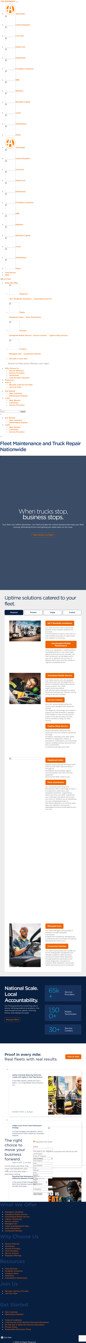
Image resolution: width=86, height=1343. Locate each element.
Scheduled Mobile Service (20, 335)
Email (35, 1175)
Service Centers (40, 335)
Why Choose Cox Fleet (43, 535)
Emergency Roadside (14, 1212)
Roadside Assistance (14, 1271)
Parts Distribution (33, 317)
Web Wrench (14, 400)
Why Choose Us (12, 368)
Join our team (15, 387)
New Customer (15, 393)
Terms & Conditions (13, 1320)
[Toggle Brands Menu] (17, 1)
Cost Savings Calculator (19, 378)
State (35, 1180)
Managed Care (15, 354)
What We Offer (11, 283)
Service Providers (17, 373)
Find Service (10, 272)
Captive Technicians (13, 1219)
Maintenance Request (18, 396)
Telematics (9, 1276)
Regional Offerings (13, 1255)
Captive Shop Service (58, 335)
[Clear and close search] (1, 414)
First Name (38, 1161)
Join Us (8, 382)
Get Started (10, 391)
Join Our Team (11, 1293)
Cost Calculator (11, 1251)
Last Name (38, 1165)
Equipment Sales (16, 317)
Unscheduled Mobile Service (17, 1217)
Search (23, 411)
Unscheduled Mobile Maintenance (61, 644)
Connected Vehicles (32, 354)
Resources (9, 380)
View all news (73, 1056)
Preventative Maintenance (16, 1278)
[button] (1, 409)
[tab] (14, 612)
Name (35, 1146)
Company (37, 1189)
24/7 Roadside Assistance (20, 299)
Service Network (16, 371)
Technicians (14, 375)
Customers (13, 403)
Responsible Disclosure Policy (18, 1329)
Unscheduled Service (43, 299)
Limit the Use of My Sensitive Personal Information (27, 1322)
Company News (11, 1273)
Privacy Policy (11, 1327)
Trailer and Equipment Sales (17, 1226)
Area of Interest (40, 1156)
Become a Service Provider (21, 385)
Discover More (12, 1019)
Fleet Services (11, 1269)
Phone (36, 1170)
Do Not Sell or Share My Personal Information (24, 1325)
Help (7, 275)
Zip (34, 1184)
